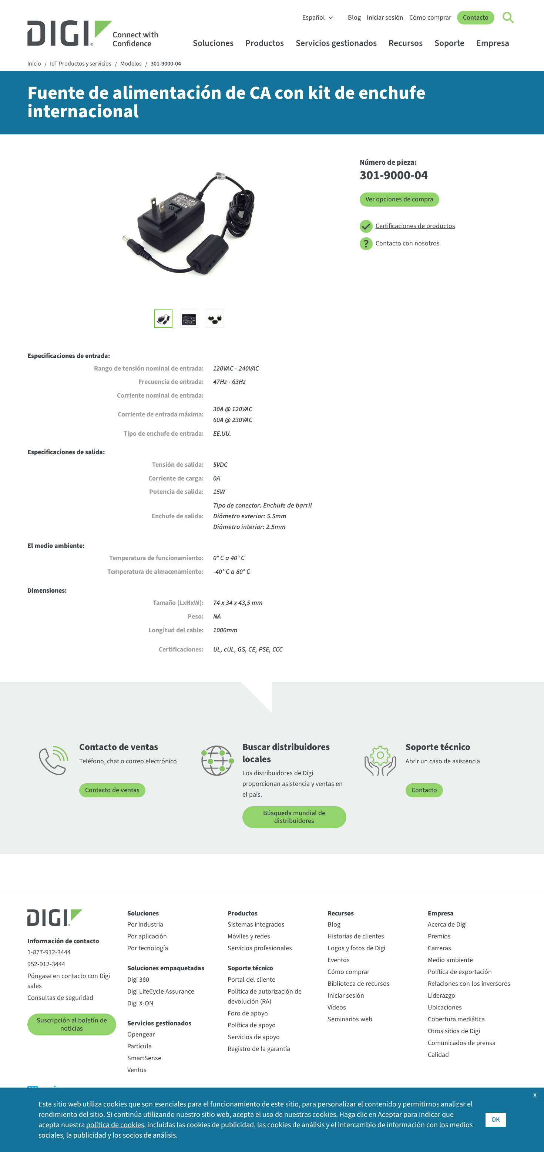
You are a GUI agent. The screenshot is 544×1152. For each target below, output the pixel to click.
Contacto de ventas (112, 790)
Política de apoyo (252, 1025)
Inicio (34, 64)
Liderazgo (441, 995)
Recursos (406, 43)
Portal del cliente (251, 979)
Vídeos (337, 1007)
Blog (354, 17)
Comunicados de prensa (462, 1043)
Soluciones (213, 43)
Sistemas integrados (256, 924)
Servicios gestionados (336, 43)
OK (495, 1119)
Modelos (131, 64)
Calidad (438, 1054)
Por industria (145, 924)
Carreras (439, 948)
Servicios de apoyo (254, 1037)
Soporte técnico (250, 968)
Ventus (137, 1070)
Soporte (449, 43)
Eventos (339, 960)
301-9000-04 (166, 64)
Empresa (492, 43)
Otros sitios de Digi (454, 1031)
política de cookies (115, 1125)
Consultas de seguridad (60, 997)
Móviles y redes (249, 936)
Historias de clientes (356, 936)
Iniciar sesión (385, 17)
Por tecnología (147, 948)
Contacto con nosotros (408, 243)
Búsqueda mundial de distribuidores (294, 817)
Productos (264, 43)
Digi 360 (138, 979)
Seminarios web (350, 1019)
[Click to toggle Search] (508, 17)
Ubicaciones (445, 1007)
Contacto (475, 17)
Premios (439, 936)
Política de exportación (460, 972)
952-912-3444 (46, 964)
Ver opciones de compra (399, 199)
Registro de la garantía (259, 1049)
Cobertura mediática (456, 1019)
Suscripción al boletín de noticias (72, 1024)
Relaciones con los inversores (469, 983)
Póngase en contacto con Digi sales (68, 981)
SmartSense (144, 1058)
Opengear (141, 1034)
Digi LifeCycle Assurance (160, 991)
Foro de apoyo (248, 1013)
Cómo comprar (430, 17)
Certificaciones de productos (415, 226)
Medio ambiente (450, 960)
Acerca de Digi (447, 924)
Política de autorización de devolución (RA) (265, 996)
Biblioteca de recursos (359, 983)
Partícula (139, 1046)
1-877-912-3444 (49, 952)
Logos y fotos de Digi (356, 948)
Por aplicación (147, 936)
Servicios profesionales (260, 948)
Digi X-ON (140, 1003)
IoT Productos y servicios (80, 64)
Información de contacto (63, 941)
